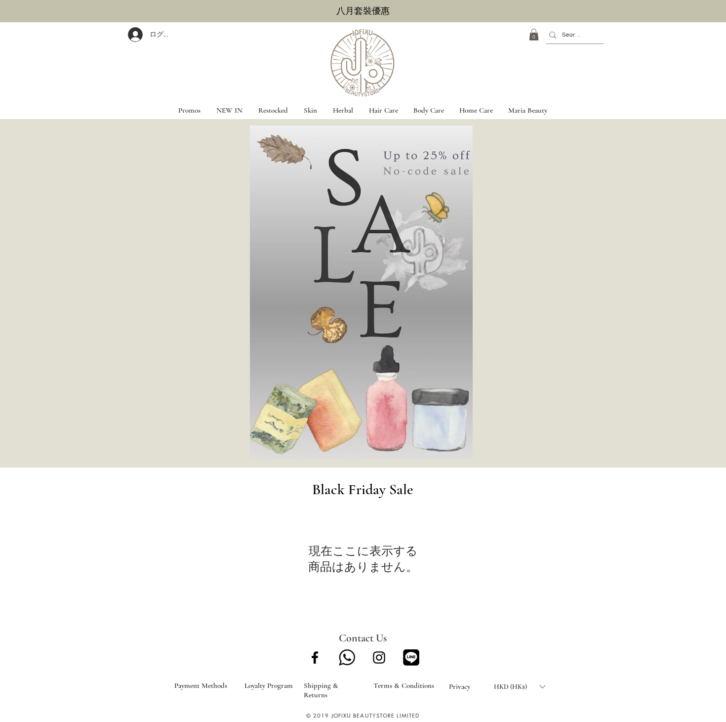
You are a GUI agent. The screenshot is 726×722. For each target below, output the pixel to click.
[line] (411, 657)
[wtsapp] (347, 657)
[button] (534, 35)
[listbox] (519, 686)
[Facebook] (315, 657)
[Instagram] (379, 657)
